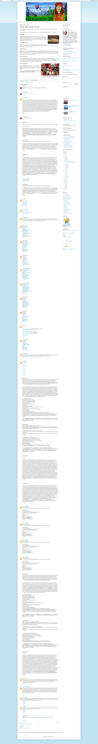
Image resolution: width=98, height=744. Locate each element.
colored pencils (29, 46)
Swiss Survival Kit (33, 21)
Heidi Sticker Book (32, 65)
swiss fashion (28, 81)
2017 (65, 156)
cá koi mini (28, 356)
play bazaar (40, 700)
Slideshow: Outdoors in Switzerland (69, 137)
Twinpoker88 (24, 362)
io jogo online (24, 356)
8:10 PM (23, 358)
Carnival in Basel (66, 140)
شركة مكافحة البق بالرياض (26, 333)
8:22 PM (23, 421)
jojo (22, 325)
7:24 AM (23, 252)
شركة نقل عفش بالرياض (25, 211)
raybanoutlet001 (25, 268)
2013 (65, 180)
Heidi (23, 81)
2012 (65, 181)
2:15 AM (23, 452)
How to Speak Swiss (67, 143)
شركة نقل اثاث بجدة (25, 210)
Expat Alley (65, 200)
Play (23, 706)
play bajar (23, 702)
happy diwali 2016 (25, 204)
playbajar (23, 697)
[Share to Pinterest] (36, 80)
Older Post (57, 722)
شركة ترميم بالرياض (25, 335)
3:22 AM (23, 279)
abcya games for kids (34, 356)
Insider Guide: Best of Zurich (67, 65)
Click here (64, 125)
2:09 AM (23, 181)
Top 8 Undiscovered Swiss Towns (69, 136)
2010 (65, 184)
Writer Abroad (66, 119)
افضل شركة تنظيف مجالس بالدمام (27, 328)
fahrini (23, 361)
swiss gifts (32, 81)
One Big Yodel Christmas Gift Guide (70, 162)
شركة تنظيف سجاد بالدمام (26, 329)
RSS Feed (65, 26)
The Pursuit (65, 212)
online (24, 40)
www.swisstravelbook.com (67, 40)
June (65, 170)
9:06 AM (23, 322)
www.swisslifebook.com (69, 38)
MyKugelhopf (66, 205)
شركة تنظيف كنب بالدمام (26, 331)
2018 (65, 154)
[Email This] (32, 80)
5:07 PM (23, 214)
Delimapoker (24, 364)
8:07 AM (23, 237)
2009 (65, 185)
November (66, 164)
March (66, 174)
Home (20, 21)
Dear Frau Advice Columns (43, 21)
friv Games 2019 (39, 356)
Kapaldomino (24, 368)
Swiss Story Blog (66, 208)
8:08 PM (23, 718)
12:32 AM (23, 94)
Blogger (53, 736)
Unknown (23, 97)
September (66, 166)
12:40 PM (23, 675)
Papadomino (24, 366)
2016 (65, 157)
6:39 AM (23, 350)
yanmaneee (24, 339)
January (66, 177)
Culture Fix (65, 206)
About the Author (26, 21)
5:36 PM (23, 195)
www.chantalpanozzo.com (67, 44)
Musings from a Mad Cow (68, 204)
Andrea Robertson (25, 686)
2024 (65, 153)
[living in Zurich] (65, 246)
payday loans (43, 220)
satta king (23, 701)
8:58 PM (23, 119)
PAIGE (23, 678)
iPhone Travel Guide (67, 197)
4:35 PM (23, 222)
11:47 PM (23, 336)
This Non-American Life (67, 213)
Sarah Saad (24, 209)
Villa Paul (27, 53)
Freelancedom (66, 207)
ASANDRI (48, 53)
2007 (65, 188)
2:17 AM (23, 480)
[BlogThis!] (33, 80)
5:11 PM (23, 683)
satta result (24, 711)
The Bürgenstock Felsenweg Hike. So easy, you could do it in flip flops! (73, 106)
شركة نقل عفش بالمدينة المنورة (26, 212)
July (65, 169)
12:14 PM (23, 206)
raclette (25, 81)
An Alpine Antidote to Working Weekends (69, 51)
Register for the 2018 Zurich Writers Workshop (72, 111)
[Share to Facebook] (35, 80)
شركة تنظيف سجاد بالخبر (26, 332)
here (43, 61)
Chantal (23, 92)
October (66, 165)
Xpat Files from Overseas (67, 198)
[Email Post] (30, 80)
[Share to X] (34, 80)
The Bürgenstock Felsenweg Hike (69, 142)
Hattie (23, 86)
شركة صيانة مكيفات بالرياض (26, 334)
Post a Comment (23, 720)
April (65, 173)
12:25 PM (23, 617)
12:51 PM (23, 703)
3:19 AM (23, 89)
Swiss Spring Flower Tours (68, 141)
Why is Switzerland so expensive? (70, 161)
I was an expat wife (67, 196)
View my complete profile (67, 45)
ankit (23, 198)
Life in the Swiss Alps (67, 199)
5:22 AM (23, 265)
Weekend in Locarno (67, 144)
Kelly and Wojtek (66, 201)
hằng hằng (24, 353)
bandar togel (24, 373)
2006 (65, 189)
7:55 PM (23, 113)
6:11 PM (23, 137)
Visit (66, 243)
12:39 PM (23, 648)
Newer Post (22, 722)
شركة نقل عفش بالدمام (25, 213)
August (66, 168)
